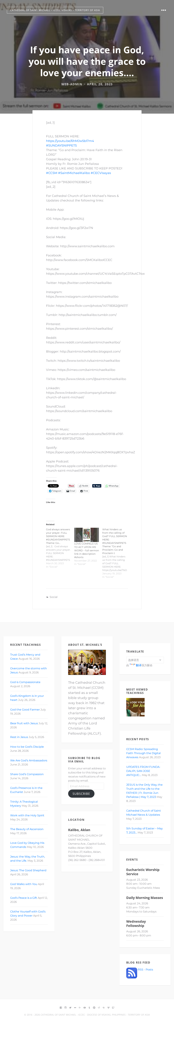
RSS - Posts (145, 969)
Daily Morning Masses (144, 897)
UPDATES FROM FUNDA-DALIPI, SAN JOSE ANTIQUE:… (143, 771)
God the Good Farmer (25, 709)
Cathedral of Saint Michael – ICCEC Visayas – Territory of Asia (55, 10)
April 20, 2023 (100, 84)
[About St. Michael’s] (87, 662)
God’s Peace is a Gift (23, 897)
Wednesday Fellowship (136, 923)
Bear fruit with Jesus (24, 723)
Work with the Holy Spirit (27, 815)
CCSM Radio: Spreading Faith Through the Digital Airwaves (143, 753)
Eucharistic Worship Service (143, 871)
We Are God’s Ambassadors (28, 760)
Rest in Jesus (19, 737)
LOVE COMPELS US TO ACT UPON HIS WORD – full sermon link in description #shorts (86, 550)
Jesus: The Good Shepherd (28, 870)
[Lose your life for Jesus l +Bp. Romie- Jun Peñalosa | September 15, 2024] (135, 707)
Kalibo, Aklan (79, 830)
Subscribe (81, 794)
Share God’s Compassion (27, 774)
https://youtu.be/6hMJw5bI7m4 (70, 141)
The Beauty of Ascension (27, 829)
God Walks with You (23, 884)
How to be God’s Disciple (27, 746)
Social (53, 597)
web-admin (71, 84)
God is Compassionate (25, 682)
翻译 (138, 665)
